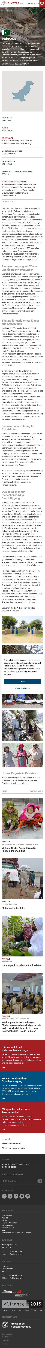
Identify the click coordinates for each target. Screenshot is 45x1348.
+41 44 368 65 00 (15, 1252)
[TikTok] (16, 1196)
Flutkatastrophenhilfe (13, 908)
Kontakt (5, 1218)
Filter (4, 791)
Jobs (4, 1230)
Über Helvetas (7, 1215)
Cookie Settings (22, 688)
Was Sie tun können (32, 4)
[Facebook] (4, 1196)
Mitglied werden (8, 1225)
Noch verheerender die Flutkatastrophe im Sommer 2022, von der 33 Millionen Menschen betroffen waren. (22, 245)
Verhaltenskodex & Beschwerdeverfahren (17, 1233)
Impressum (6, 1340)
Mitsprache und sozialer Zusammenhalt (16, 1110)
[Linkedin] (27, 1196)
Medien (4, 1220)
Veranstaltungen (8, 1228)
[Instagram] (10, 1196)
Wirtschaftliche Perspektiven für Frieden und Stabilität (19, 849)
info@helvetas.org (15, 1254)
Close (22, 681)
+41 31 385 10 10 (15, 1275)
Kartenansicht (36, 791)
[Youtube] (21, 1196)
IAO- (14, 534)
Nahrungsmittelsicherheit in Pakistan (22, 965)
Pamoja (5, 1343)
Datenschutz (7, 1337)
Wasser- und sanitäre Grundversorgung (14, 1079)
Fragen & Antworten (9, 1223)
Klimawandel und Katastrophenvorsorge (15, 1048)
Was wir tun (23, 4)
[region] (22, 674)
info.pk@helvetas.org (17, 1148)
